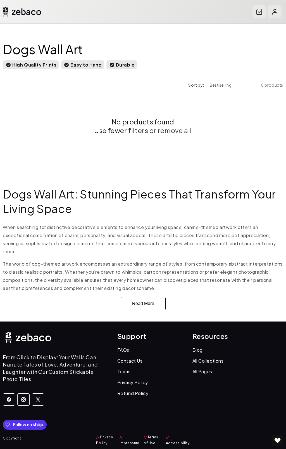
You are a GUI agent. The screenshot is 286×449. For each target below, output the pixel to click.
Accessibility (178, 440)
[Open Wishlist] (277, 440)
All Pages (202, 371)
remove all (175, 130)
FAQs (123, 350)
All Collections (208, 361)
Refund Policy (133, 393)
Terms (124, 371)
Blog (197, 350)
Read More (143, 303)
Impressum (129, 440)
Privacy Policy (132, 382)
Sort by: (196, 85)
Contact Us (130, 361)
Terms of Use (151, 440)
